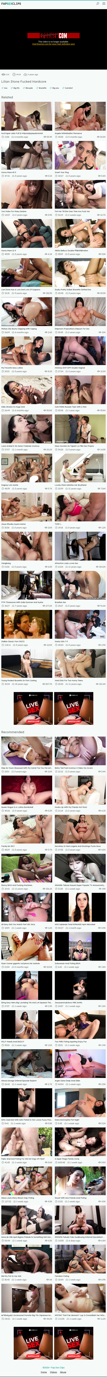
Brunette (42, 88)
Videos (53, 1372)
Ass (5, 88)
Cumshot (69, 88)
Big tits (16, 88)
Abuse (63, 1372)
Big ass (55, 88)
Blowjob (29, 88)
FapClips (11, 4)
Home (44, 1372)
